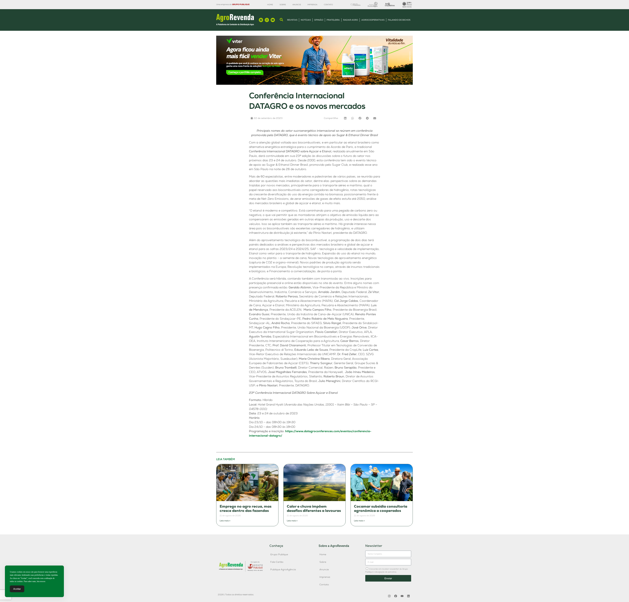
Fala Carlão (276, 561)
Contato (328, 4)
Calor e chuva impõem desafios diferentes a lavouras (314, 508)
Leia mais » (225, 520)
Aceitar (17, 588)
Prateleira (333, 19)
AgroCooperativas (372, 19)
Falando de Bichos (399, 19)
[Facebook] (261, 20)
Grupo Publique (279, 554)
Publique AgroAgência (283, 569)
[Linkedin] (408, 596)
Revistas (292, 19)
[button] (345, 118)
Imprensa (312, 4)
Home (270, 4)
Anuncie (296, 4)
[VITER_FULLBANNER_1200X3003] (314, 83)
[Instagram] (267, 20)
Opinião (318, 19)
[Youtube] (273, 20)
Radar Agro (350, 19)
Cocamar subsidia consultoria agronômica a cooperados (380, 508)
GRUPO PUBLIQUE (240, 4)
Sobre (282, 4)
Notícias (306, 19)
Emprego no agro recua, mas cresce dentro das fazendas (245, 508)
